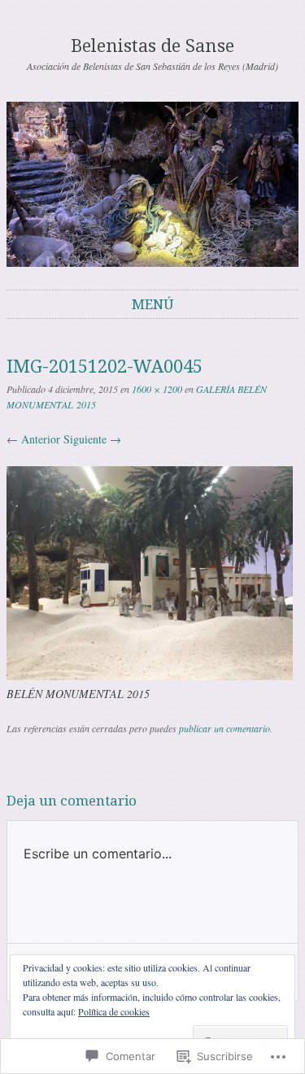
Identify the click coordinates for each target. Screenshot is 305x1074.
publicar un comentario (224, 728)
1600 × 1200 (157, 388)
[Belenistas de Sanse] (152, 184)
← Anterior (33, 439)
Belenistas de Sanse (152, 46)
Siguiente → (92, 439)
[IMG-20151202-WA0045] (150, 675)
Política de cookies (114, 1011)
